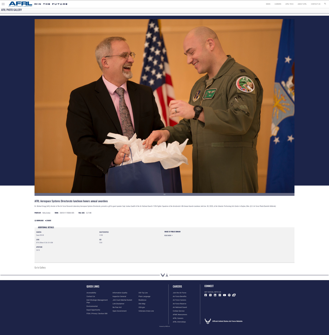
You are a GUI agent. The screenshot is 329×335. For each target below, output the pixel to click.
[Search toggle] (325, 4)
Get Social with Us (212, 292)
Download (39, 220)
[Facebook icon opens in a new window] (205, 295)
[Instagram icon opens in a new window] (220, 295)
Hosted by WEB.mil (164, 326)
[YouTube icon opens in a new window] (224, 295)
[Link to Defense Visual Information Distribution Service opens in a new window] (234, 295)
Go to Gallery (40, 267)
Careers (177, 286)
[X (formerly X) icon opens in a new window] (210, 295)
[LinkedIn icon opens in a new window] (215, 295)
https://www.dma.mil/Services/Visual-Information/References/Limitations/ (219, 241)
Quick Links (93, 286)
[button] (3, 4)
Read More (168, 235)
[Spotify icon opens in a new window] (229, 295)
